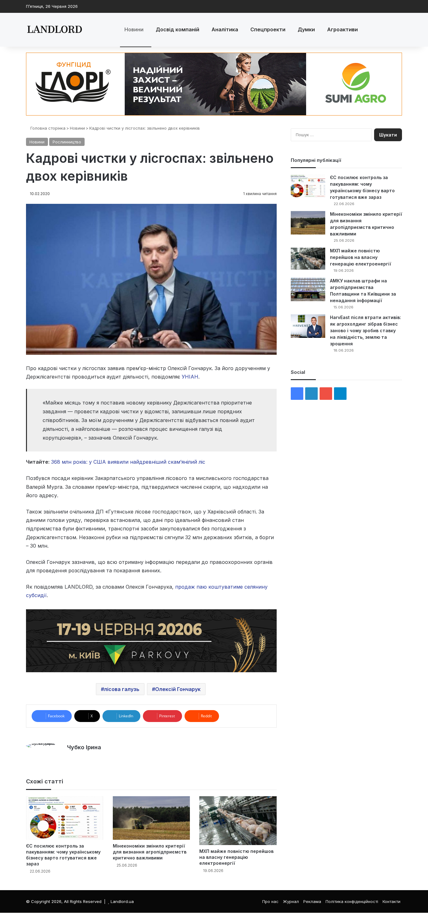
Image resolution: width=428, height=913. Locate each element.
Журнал (291, 901)
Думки (306, 29)
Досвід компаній (177, 29)
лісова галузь (121, 689)
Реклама (312, 901)
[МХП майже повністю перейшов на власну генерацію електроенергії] (238, 820)
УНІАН (190, 377)
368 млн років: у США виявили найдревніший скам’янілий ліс (128, 462)
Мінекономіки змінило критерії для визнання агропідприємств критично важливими (149, 851)
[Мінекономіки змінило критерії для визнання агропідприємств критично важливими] (151, 818)
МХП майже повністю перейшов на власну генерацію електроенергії (236, 857)
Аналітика (224, 29)
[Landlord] (54, 30)
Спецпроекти (267, 29)
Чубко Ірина (84, 747)
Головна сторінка (47, 128)
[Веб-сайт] (71, 758)
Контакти (391, 901)
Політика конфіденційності (352, 901)
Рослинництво (67, 141)
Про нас (270, 901)
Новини (134, 29)
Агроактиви (342, 29)
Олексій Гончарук (178, 689)
